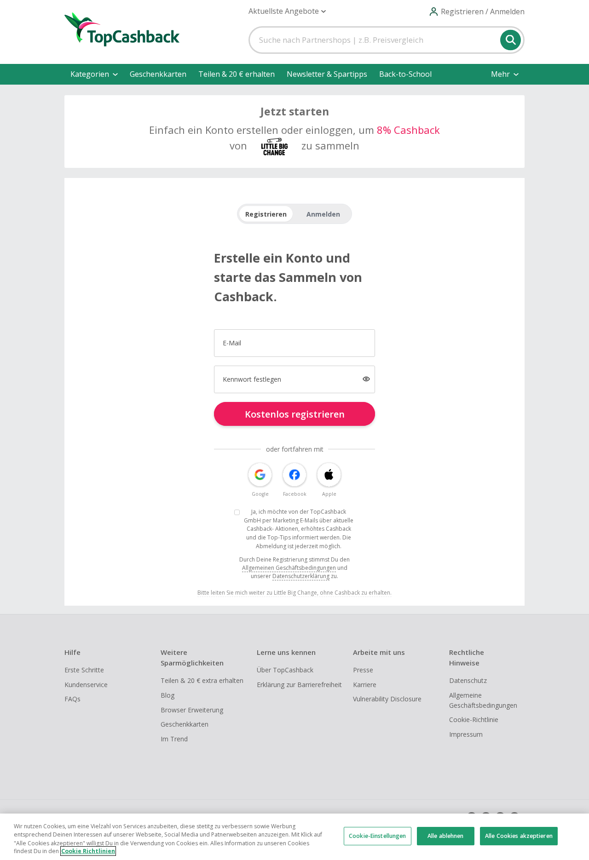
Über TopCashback (285, 669)
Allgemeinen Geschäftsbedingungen (289, 568)
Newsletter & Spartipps (327, 74)
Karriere (364, 684)
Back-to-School (405, 74)
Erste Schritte (84, 669)
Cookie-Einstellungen (377, 836)
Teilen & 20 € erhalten (236, 74)
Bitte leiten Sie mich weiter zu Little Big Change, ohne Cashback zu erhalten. (294, 592)
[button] (287, 11)
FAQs (72, 698)
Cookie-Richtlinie (473, 719)
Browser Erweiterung (192, 709)
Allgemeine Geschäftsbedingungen (483, 700)
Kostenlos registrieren (295, 414)
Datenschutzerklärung (300, 576)
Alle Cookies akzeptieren (519, 836)
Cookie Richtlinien (88, 851)
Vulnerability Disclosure (387, 698)
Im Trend (174, 738)
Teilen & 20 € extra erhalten (202, 680)
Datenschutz (468, 680)
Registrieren (266, 214)
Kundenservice (86, 684)
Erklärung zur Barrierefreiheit (299, 684)
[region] (294, 837)
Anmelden (323, 214)
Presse (363, 669)
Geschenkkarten (158, 74)
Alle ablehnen (445, 836)
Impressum (466, 734)
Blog (167, 695)
